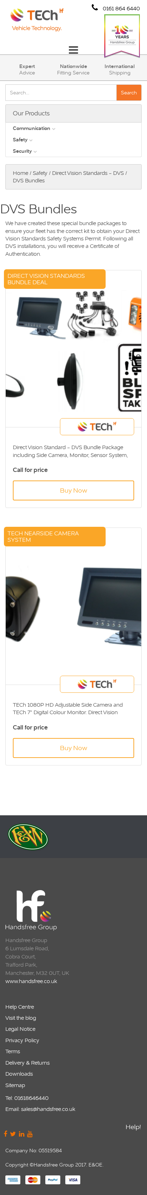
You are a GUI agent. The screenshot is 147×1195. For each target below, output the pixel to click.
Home (20, 173)
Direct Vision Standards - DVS (88, 173)
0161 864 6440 (120, 8)
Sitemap (15, 1085)
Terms (12, 1051)
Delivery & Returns (27, 1062)
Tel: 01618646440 (27, 1098)
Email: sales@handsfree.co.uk (40, 1109)
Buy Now (73, 490)
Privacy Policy (22, 1040)
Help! (133, 1127)
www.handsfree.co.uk (31, 981)
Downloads (19, 1073)
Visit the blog (20, 1017)
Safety (20, 139)
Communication (31, 128)
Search (129, 92)
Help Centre (19, 1006)
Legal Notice (20, 1028)
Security (22, 151)
